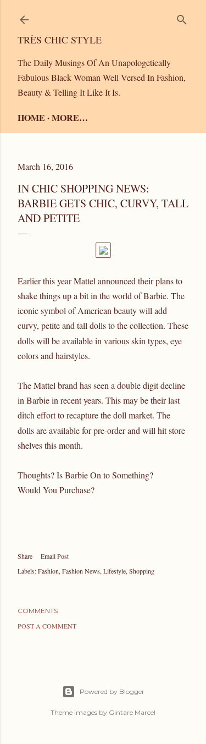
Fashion (48, 570)
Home (31, 117)
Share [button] (25, 556)
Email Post (55, 556)
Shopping (141, 570)
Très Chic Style (60, 39)
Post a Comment (47, 625)
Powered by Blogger (112, 691)
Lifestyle (114, 570)
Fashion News (81, 570)
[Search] (181, 17)
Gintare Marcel (132, 712)
